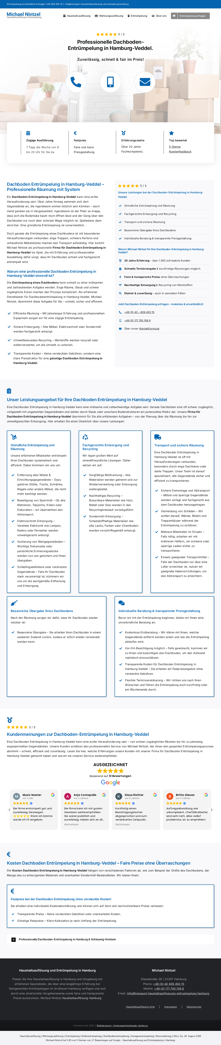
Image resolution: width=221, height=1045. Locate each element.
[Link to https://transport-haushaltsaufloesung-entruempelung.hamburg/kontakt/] (145, 82)
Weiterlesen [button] (71, 824)
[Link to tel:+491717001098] (110, 82)
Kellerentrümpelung (92, 1036)
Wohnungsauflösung (52, 1036)
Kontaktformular (149, 328)
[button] (211, 809)
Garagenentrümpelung (142, 1036)
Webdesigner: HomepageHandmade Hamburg (122, 1025)
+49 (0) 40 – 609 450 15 (139, 312)
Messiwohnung (163, 1036)
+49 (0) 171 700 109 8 (137, 320)
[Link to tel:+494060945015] (76, 82)
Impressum (170, 1006)
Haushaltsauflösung (30, 1036)
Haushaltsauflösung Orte (140, 1006)
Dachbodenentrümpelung (116, 1036)
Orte (175, 1036)
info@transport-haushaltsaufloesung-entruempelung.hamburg (96, 4)
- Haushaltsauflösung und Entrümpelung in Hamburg (110, 1040)
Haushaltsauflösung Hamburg (81, 998)
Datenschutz (194, 1006)
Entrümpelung (72, 1036)
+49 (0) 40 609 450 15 (168, 984)
